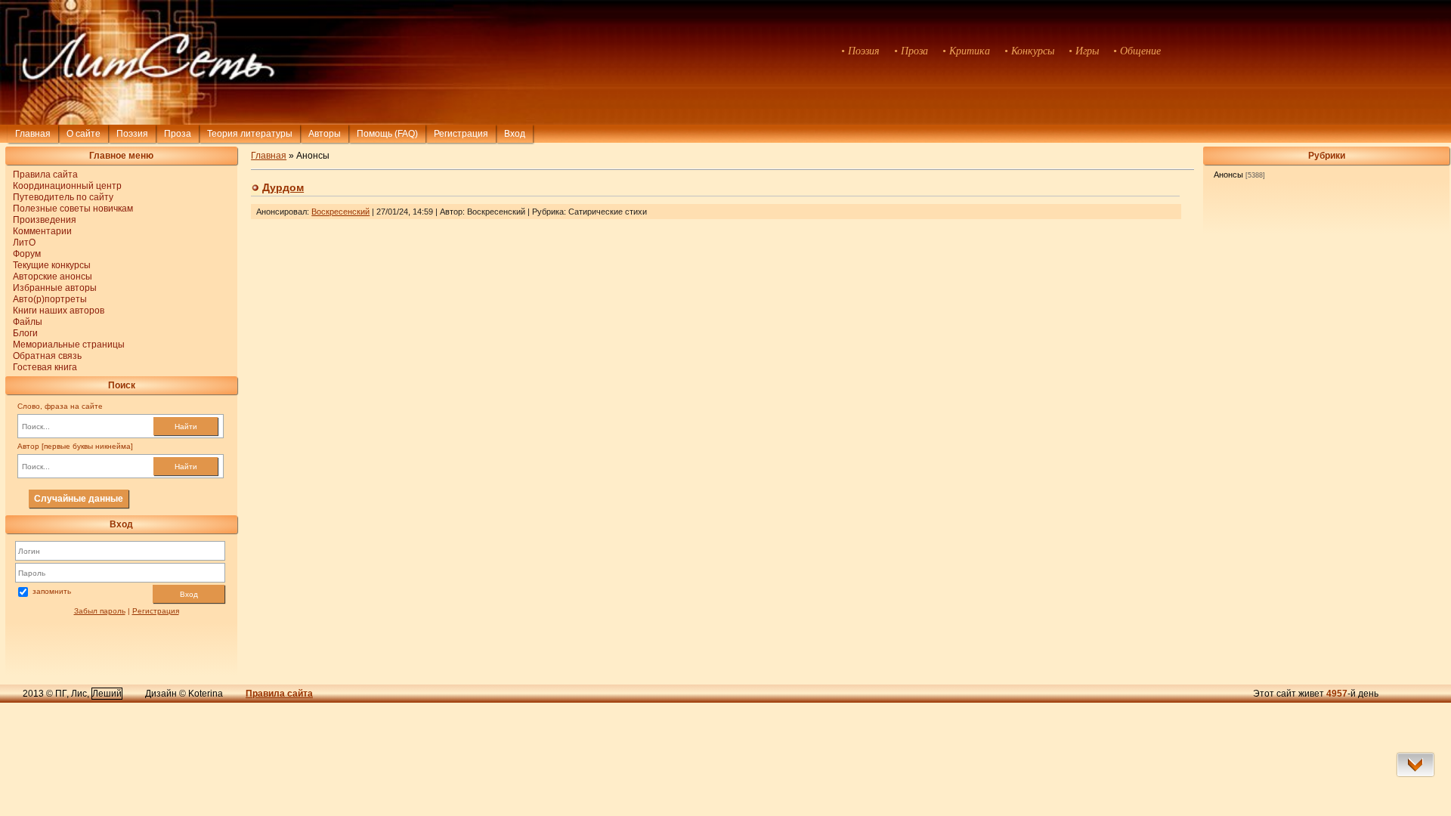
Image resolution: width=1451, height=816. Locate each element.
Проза (177, 133)
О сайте (84, 133)
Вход (189, 594)
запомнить (51, 591)
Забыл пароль (99, 611)
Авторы (324, 133)
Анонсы (1228, 174)
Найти (186, 426)
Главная (33, 133)
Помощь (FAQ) (387, 133)
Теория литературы (249, 133)
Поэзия (132, 133)
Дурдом (283, 187)
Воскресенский (340, 211)
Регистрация (461, 133)
